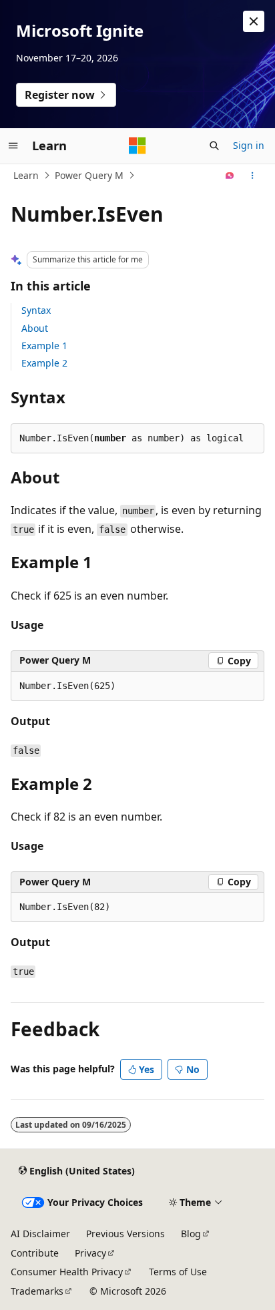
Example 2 (44, 363)
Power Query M (89, 175)
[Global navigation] (13, 146)
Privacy (90, 1253)
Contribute (35, 1253)
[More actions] (252, 175)
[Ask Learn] (230, 175)
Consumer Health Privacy (67, 1271)
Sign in (248, 145)
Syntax (36, 310)
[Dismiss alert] (253, 21)
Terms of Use (178, 1271)
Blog (191, 1233)
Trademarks (37, 1291)
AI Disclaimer (40, 1233)
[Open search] (214, 146)
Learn (26, 175)
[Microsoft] (137, 145)
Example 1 (44, 345)
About (34, 328)
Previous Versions (125, 1233)
